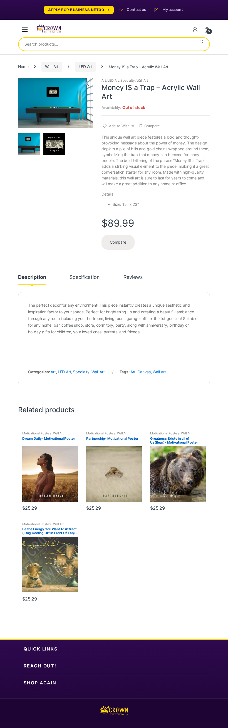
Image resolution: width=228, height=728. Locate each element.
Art (103, 80)
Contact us (136, 9)
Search (201, 44)
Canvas (144, 371)
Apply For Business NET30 (76, 10)
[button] (87, 84)
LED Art (85, 66)
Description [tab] (32, 277)
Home (23, 66)
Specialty (127, 80)
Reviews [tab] (133, 277)
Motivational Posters (36, 433)
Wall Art (51, 66)
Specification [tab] (85, 277)
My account (172, 9)
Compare (152, 126)
